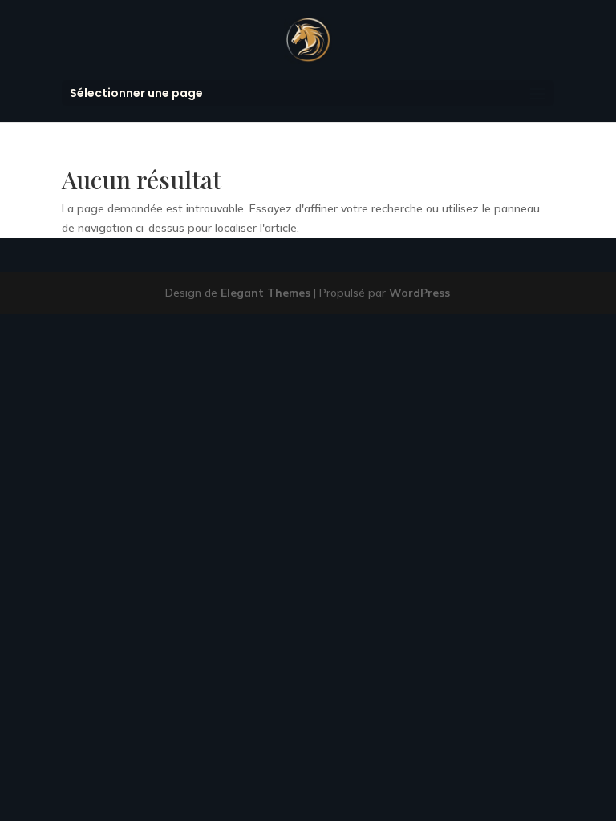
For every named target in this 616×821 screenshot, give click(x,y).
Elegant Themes (265, 292)
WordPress (419, 292)
